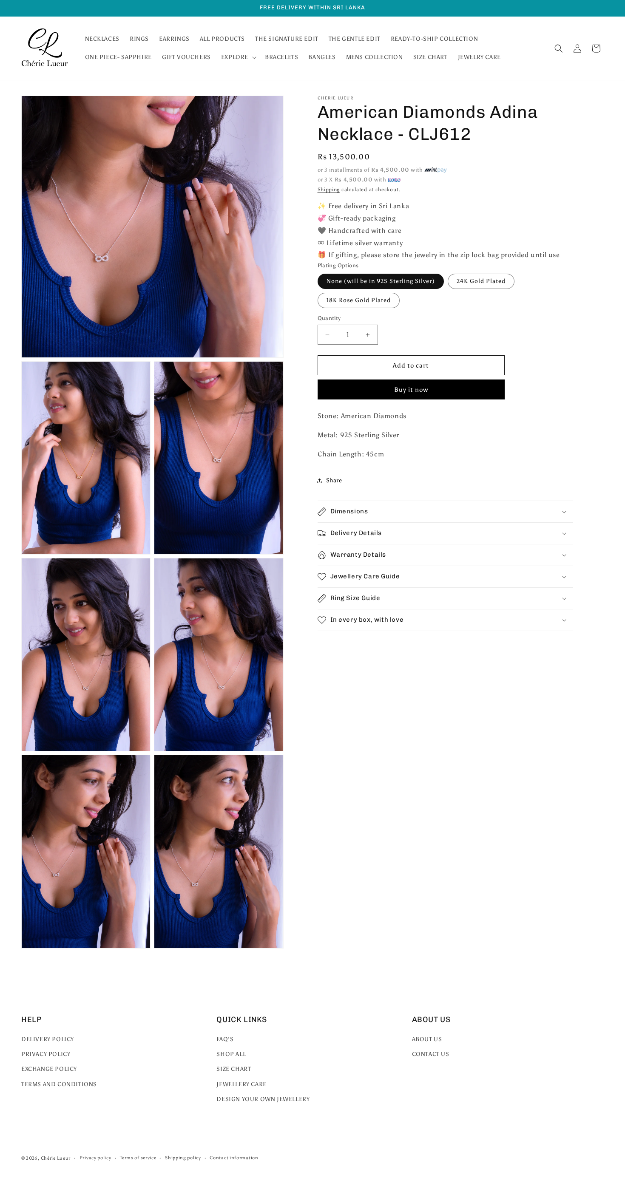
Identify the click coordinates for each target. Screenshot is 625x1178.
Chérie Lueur (56, 1158)
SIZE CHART (233, 1069)
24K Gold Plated (481, 281)
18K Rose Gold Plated (359, 300)
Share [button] (334, 480)
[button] (238, 57)
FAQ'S (224, 1039)
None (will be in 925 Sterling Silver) (381, 281)
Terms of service (138, 1158)
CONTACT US (430, 1054)
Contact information (234, 1158)
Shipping (329, 190)
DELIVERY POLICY (47, 1039)
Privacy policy (95, 1158)
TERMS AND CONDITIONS (59, 1084)
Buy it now (411, 390)
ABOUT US (427, 1039)
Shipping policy (183, 1158)
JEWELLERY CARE (241, 1084)
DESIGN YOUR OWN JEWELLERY (263, 1099)
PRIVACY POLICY (45, 1054)
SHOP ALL (231, 1054)
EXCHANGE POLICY (49, 1069)
